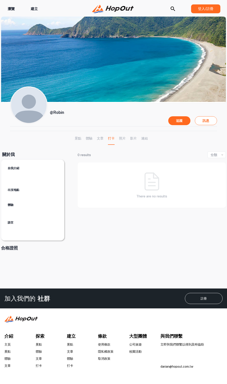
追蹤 (179, 120)
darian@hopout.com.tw (176, 366)
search (173, 9)
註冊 (204, 298)
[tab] (78, 138)
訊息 (206, 120)
